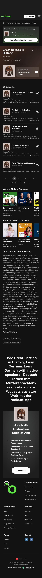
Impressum (8, 519)
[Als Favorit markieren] (32, 50)
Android (6, 548)
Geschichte (16, 60)
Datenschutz (8, 515)
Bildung (6, 60)
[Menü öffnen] (39, 16)
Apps (26, 515)
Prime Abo (28, 524)
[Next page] (25, 183)
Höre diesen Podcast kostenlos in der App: (20, 29)
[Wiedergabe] (36, 72)
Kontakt (27, 511)
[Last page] (29, 183)
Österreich (22, 559)
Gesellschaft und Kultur (11, 342)
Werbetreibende (30, 495)
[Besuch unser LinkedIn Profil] (26, 539)
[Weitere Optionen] (38, 50)
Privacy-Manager (10, 528)
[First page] (5, 178)
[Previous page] (10, 178)
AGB (5, 511)
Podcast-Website (9, 332)
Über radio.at (29, 487)
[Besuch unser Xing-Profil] (31, 539)
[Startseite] (4, 23)
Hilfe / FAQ (28, 519)
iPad (5, 544)
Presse (27, 491)
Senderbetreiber (31, 499)
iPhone (6, 540)
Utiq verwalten (9, 524)
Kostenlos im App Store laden (21, 40)
